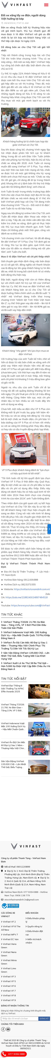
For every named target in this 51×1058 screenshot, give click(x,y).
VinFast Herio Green (8, 946)
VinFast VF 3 (9, 976)
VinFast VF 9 (9, 1000)
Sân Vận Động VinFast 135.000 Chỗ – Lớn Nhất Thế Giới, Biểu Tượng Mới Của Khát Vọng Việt (25, 655)
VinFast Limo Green (8, 970)
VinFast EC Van (10, 939)
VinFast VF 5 (9, 981)
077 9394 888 (16, 1054)
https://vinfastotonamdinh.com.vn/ (32, 589)
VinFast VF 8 (9, 995)
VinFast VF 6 (9, 986)
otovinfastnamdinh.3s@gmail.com (21, 899)
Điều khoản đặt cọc (34, 933)
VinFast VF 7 (9, 990)
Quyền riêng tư (34, 926)
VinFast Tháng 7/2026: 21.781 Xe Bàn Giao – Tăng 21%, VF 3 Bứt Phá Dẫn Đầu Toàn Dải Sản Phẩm (23, 625)
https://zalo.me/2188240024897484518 (27, 597)
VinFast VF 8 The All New (10, 928)
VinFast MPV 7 (10, 934)
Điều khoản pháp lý (35, 920)
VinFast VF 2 (9, 921)
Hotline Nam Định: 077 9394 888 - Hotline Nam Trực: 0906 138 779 (26, 894)
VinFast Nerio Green (8, 954)
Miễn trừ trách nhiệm (33, 941)
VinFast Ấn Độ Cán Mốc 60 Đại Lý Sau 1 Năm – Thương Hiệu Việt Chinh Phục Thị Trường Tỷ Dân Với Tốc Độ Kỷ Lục (24, 645)
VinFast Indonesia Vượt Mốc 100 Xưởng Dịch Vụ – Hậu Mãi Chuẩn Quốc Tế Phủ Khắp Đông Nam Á (25, 635)
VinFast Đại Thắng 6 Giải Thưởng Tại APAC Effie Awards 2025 (12, 688)
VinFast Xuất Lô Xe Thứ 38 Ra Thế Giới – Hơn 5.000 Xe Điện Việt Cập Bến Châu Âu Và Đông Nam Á (25, 666)
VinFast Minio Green (9, 962)
